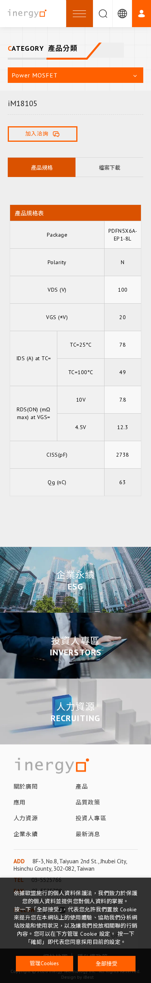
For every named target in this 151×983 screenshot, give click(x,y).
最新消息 (88, 834)
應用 (20, 802)
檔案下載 (109, 167)
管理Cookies (44, 963)
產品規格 (42, 167)
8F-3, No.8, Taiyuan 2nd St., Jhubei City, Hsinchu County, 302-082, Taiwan (70, 865)
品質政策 (88, 802)
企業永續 (75, 575)
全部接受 (106, 963)
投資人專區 (75, 641)
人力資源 (75, 707)
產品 (82, 786)
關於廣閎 (26, 786)
